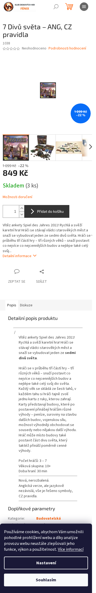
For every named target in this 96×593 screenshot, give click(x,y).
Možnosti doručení (17, 197)
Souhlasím (46, 580)
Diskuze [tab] (26, 305)
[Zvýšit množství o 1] (21, 208)
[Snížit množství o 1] (21, 214)
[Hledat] (56, 6)
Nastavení (46, 563)
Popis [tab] (11, 305)
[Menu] (84, 6)
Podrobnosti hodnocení (67, 48)
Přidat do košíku (50, 211)
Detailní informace (17, 256)
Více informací (70, 549)
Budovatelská (48, 518)
